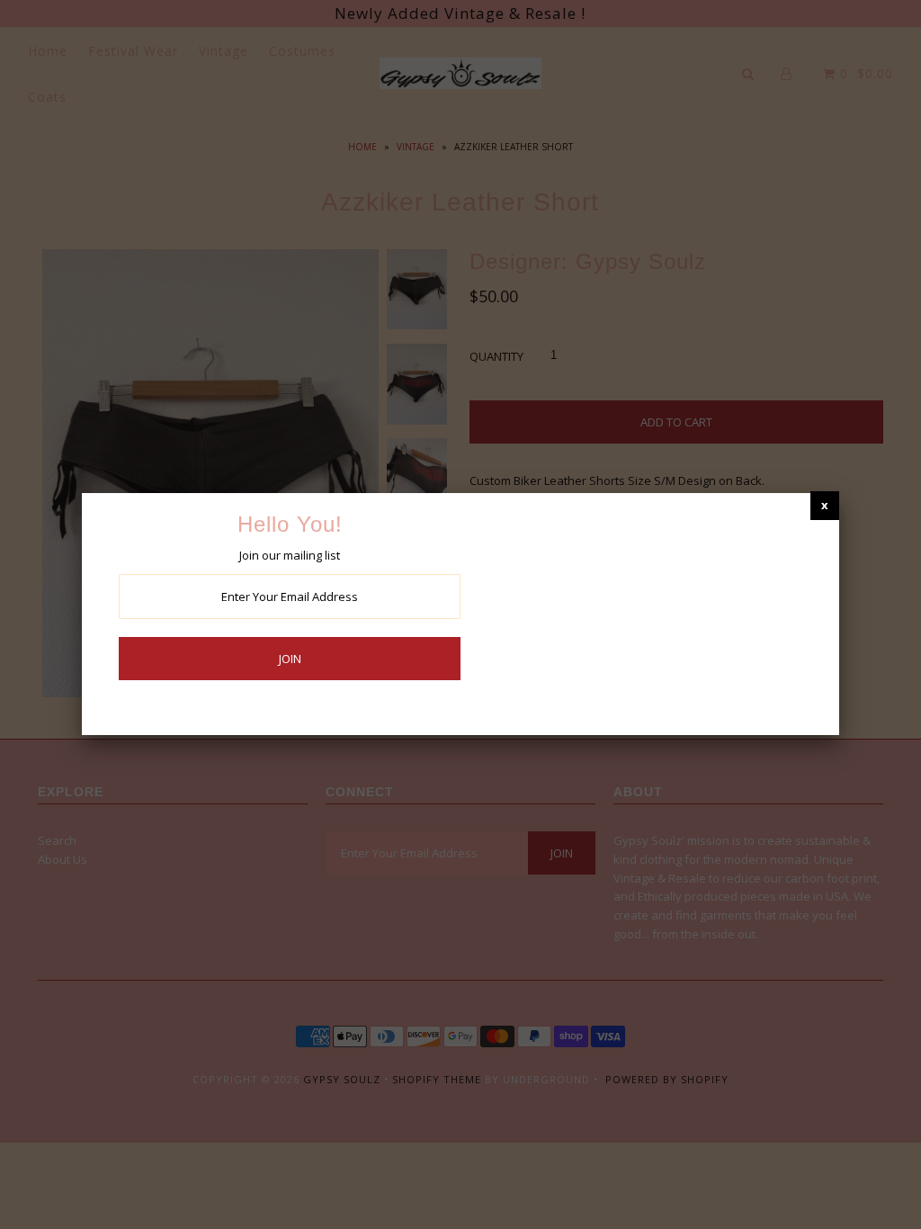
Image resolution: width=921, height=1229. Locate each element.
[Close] (824, 505)
